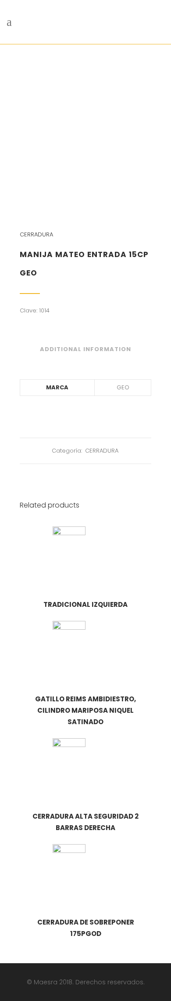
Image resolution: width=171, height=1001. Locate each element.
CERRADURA (36, 234)
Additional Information (85, 349)
